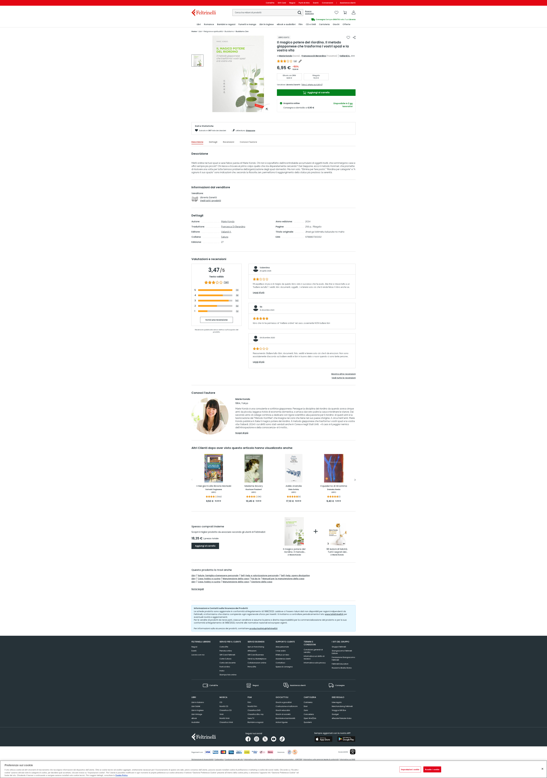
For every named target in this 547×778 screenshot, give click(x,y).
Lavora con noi (197, 655)
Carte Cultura (225, 659)
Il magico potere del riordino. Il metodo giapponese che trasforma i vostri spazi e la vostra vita (294, 551)
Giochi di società (283, 714)
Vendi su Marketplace (257, 659)
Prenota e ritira (226, 651)
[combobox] (267, 12)
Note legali (197, 589)
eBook (194, 718)
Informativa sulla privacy (315, 663)
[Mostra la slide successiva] (355, 479)
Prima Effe (252, 666)
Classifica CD (225, 710)
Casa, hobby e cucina (209, 578)
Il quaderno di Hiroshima (333, 486)
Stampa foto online (228, 674)
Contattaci (280, 663)
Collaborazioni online (257, 663)
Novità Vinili (224, 718)
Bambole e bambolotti (285, 718)
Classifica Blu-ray (256, 714)
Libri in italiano (197, 702)
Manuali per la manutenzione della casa (283, 578)
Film (249, 702)
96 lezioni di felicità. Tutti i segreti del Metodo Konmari (337, 551)
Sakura (224, 237)
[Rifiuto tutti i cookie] (542, 769)
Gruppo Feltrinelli (339, 647)
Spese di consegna (284, 666)
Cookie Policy (121, 775)
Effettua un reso (282, 655)
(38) (226, 282)
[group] (197, 60)
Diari (306, 706)
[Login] (353, 12)
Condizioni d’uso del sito (234, 759)
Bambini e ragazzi (255, 722)
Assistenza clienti (348, 3)
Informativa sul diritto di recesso (314, 657)
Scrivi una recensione (216, 319)
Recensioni (228, 142)
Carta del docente (227, 663)
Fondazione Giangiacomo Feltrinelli (343, 658)
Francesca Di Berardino (314, 55)
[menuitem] (198, 24)
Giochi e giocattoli (284, 702)
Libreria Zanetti (293, 84)
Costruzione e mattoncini (287, 706)
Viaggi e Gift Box (339, 710)
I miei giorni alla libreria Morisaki (213, 486)
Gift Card (282, 3)
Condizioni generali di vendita (313, 650)
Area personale (282, 647)
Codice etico (219, 759)
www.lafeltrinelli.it (334, 614)
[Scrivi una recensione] (300, 61)
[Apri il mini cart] (345, 12)
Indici (222, 670)
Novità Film (252, 706)
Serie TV (251, 718)
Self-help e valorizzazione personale (260, 575)
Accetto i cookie (432, 769)
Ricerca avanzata (309, 12)
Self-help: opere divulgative (295, 575)
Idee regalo (337, 702)
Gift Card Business (256, 655)
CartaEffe (270, 3)
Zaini (306, 710)
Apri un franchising (256, 647)
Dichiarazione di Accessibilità (202, 759)
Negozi (292, 3)
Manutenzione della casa (236, 578)
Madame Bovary (253, 486)
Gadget (335, 714)
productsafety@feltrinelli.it (263, 628)
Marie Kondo (285, 55)
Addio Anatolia (294, 486)
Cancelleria (309, 714)
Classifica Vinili (226, 722)
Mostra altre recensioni (343, 374)
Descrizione (197, 142)
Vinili (222, 714)
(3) (237, 311)
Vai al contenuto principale (203, 3)
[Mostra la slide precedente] (192, 479)
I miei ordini (281, 651)
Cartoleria (308, 702)
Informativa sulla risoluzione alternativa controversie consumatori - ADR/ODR (273, 759)
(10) (237, 300)
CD (221, 702)
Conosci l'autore (248, 142)
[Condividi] (354, 37)
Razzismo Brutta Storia (342, 668)
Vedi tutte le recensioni (344, 377)
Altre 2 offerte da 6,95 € (312, 84)
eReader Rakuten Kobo (341, 718)
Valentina (265, 267)
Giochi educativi (283, 710)
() (295, 61)
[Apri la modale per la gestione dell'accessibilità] (353, 752)
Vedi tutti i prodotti (210, 200)
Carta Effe (224, 647)
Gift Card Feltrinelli (227, 655)
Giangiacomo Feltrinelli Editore (342, 652)
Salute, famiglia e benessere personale (218, 575)
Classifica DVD (254, 710)
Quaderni (308, 722)
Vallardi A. (344, 55)
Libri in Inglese (197, 710)
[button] (299, 12)
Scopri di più (241, 433)
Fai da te (255, 578)
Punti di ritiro (304, 3)
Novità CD (224, 706)
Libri (193, 575)
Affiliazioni (252, 651)
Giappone (250, 130)
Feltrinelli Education (340, 664)
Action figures (282, 722)
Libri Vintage (196, 714)
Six (261, 306)
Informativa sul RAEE (347, 759)
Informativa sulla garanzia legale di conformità (321, 759)
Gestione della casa (261, 581)
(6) (237, 306)
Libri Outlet (195, 706)
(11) (237, 290)
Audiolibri (195, 722)
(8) (237, 295)
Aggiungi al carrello (318, 92)
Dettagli (213, 142)
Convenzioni (327, 3)
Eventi (316, 3)
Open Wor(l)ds (310, 718)
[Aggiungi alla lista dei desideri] (348, 37)
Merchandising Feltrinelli (342, 706)
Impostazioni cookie (410, 769)
